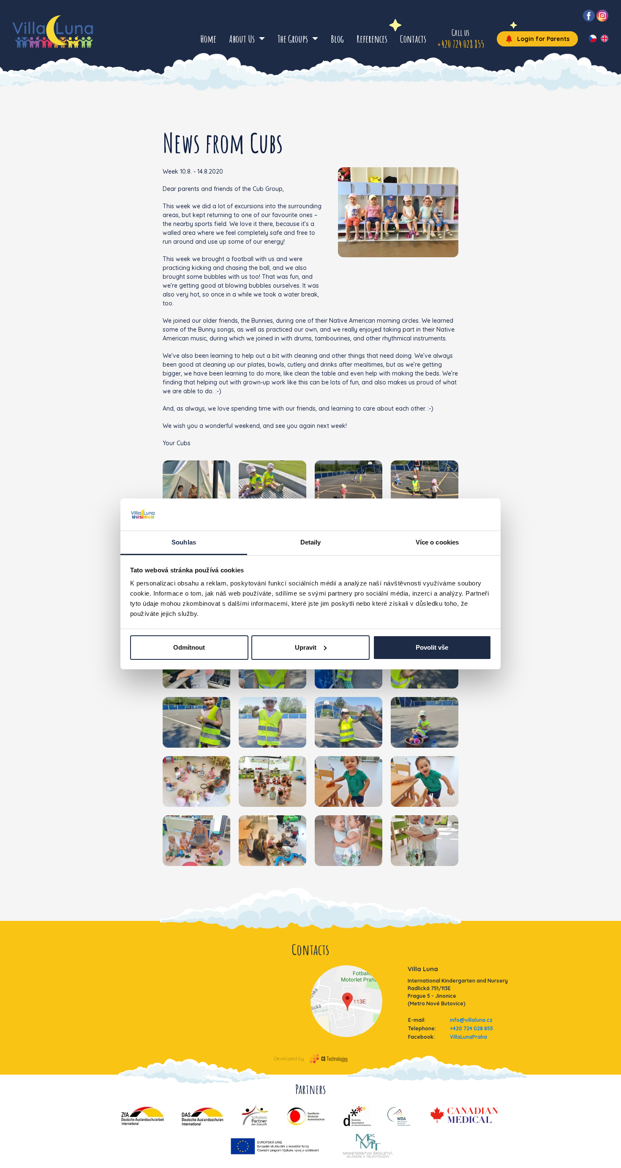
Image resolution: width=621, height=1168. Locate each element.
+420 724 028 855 (471, 1028)
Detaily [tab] (310, 542)
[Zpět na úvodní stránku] (53, 31)
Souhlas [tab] (184, 542)
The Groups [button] (294, 39)
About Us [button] (242, 39)
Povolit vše (432, 647)
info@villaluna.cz (471, 1020)
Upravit (305, 647)
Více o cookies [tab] (437, 542)
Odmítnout (189, 647)
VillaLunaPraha (468, 1037)
